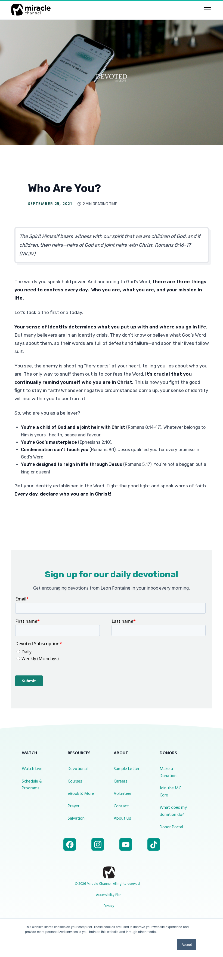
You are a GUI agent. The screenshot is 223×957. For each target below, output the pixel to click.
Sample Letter (127, 768)
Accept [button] (187, 944)
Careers (120, 781)
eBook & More (81, 793)
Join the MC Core (170, 792)
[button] (206, 9)
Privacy (109, 906)
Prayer (73, 806)
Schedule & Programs (32, 785)
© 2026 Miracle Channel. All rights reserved (107, 884)
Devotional (78, 768)
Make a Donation (168, 772)
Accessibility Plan (109, 895)
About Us (122, 818)
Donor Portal (171, 827)
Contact (121, 806)
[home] (31, 10)
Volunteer (123, 793)
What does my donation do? (173, 811)
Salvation (76, 818)
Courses (75, 781)
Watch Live (32, 768)
